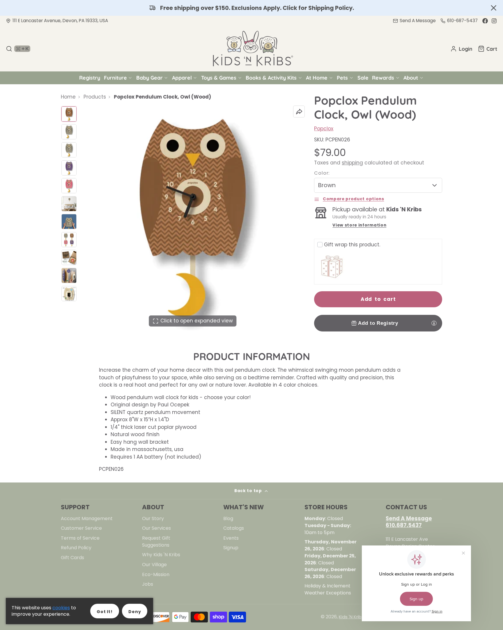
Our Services (156, 528)
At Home (316, 77)
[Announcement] (251, 8)
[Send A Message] (414, 20)
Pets (342, 77)
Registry (89, 77)
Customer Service (81, 528)
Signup (230, 547)
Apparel (182, 77)
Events (231, 538)
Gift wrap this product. (352, 244)
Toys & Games (218, 77)
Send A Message (409, 518)
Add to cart (378, 299)
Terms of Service (80, 538)
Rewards (383, 77)
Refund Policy (76, 547)
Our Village (154, 564)
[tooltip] (434, 323)
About (410, 77)
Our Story (153, 518)
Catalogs (233, 528)
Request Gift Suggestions (156, 541)
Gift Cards (72, 557)
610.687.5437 (404, 525)
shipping (352, 162)
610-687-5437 (462, 20)
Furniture (115, 77)
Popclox (323, 128)
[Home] (251, 49)
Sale (363, 77)
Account (461, 48)
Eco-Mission (155, 574)
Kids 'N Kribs (351, 617)
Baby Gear (149, 77)
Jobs (147, 584)
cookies (61, 607)
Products (95, 96)
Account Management (87, 518)
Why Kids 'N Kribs (161, 554)
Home (68, 96)
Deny (134, 612)
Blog (228, 518)
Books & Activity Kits (271, 77)
